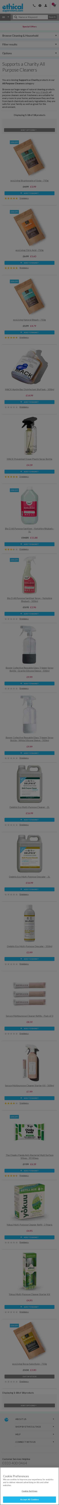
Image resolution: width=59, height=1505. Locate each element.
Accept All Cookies (29, 1499)
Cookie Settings (29, 1491)
